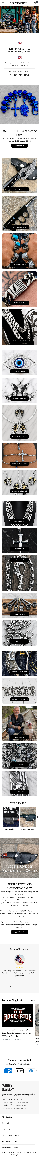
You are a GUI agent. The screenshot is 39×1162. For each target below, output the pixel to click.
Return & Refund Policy (10, 1135)
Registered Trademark (10, 1147)
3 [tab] (16, 987)
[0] (35, 3)
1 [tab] (11, 987)
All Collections (7, 1117)
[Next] (37, 817)
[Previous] (2, 817)
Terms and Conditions (10, 1141)
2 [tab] (13, 987)
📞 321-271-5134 (19, 75)
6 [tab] (23, 987)
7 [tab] (26, 987)
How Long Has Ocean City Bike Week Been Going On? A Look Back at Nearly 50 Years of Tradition (17, 1033)
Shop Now (19, 146)
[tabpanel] (19, 965)
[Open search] (32, 3)
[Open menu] (3, 3)
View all (34, 1001)
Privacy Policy (7, 1129)
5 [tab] (21, 987)
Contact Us (6, 1123)
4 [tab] (18, 987)
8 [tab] (28, 987)
